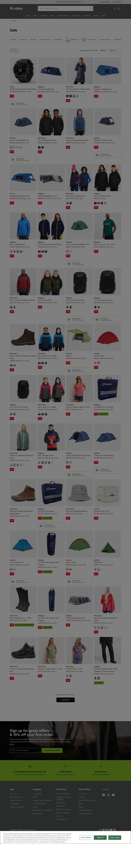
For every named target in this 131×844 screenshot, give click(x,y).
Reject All (100, 837)
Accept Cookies (115, 837)
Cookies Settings (85, 837)
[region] (65, 837)
